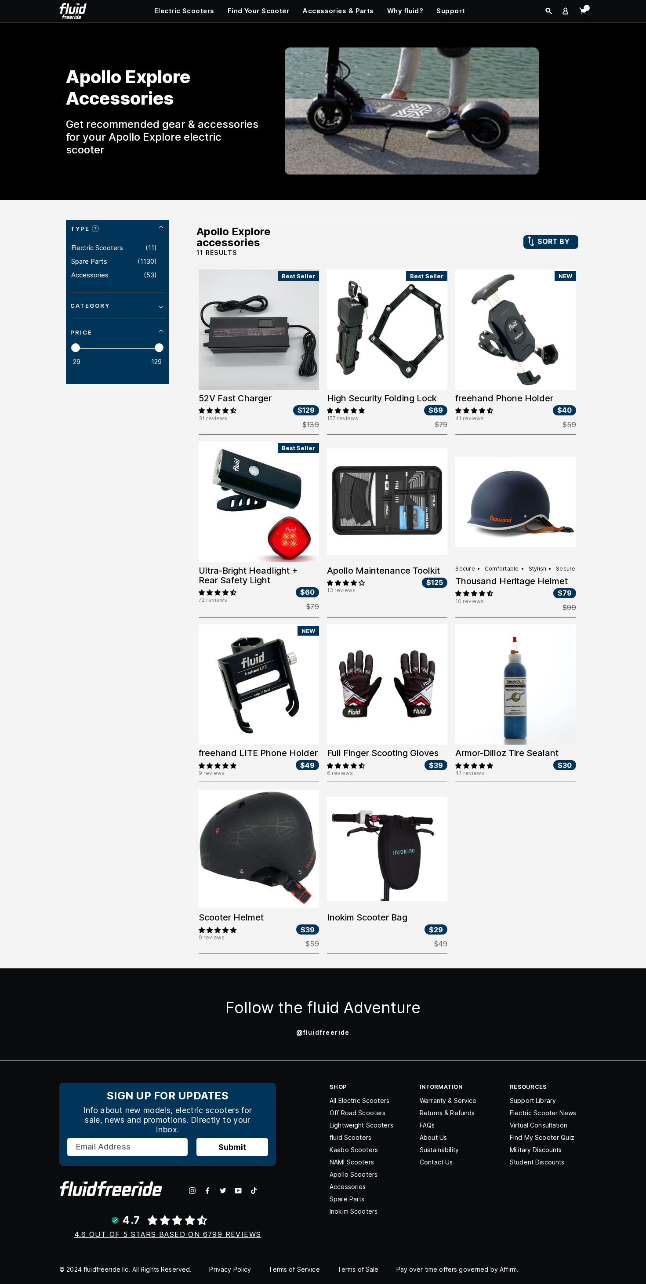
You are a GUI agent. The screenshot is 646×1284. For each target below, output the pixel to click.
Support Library (533, 1100)
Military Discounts (536, 1149)
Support (450, 11)
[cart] (583, 11)
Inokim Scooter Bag (367, 917)
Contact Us (436, 1162)
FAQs (427, 1125)
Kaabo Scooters (354, 1149)
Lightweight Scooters (361, 1125)
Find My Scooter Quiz (542, 1137)
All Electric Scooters (359, 1100)
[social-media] (192, 1190)
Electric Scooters (184, 11)
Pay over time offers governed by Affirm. (457, 1269)
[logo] (73, 10)
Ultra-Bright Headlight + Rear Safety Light (248, 575)
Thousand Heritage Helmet (511, 581)
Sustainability (439, 1149)
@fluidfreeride (323, 1032)
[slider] (75, 347)
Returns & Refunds (447, 1113)
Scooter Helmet (231, 917)
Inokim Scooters (353, 1211)
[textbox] (86, 361)
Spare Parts (347, 1199)
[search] (548, 11)
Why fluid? (405, 11)
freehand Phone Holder (504, 398)
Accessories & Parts (338, 11)
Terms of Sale (358, 1269)
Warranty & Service (448, 1100)
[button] (217, 410)
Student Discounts (537, 1162)
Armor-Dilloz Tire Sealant (507, 753)
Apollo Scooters (353, 1174)
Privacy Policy (230, 1269)
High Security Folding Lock (382, 398)
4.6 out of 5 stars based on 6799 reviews (167, 1234)
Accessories (348, 1186)
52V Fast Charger (235, 398)
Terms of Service (294, 1269)
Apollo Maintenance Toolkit (383, 570)
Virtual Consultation (538, 1125)
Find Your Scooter (259, 11)
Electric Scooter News (543, 1113)
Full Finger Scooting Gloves (383, 753)
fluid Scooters (350, 1137)
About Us (433, 1137)
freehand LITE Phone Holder (258, 753)
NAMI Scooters (352, 1162)
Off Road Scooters (357, 1113)
